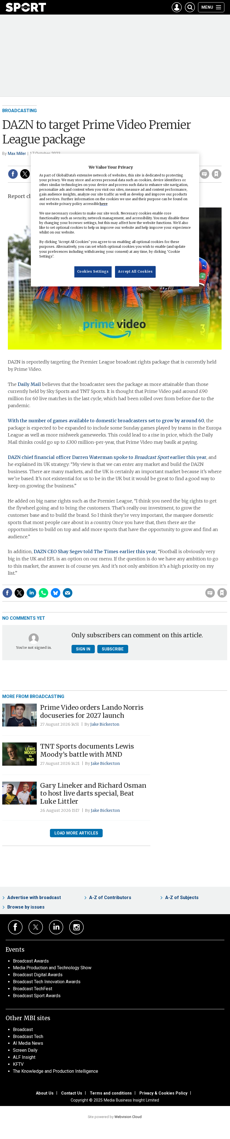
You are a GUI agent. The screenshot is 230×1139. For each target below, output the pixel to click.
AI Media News (28, 1043)
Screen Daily (25, 1050)
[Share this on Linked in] (31, 593)
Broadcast (23, 1029)
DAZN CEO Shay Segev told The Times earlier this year (95, 551)
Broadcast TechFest (32, 988)
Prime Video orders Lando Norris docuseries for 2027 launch (92, 712)
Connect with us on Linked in (56, 927)
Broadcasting (19, 110)
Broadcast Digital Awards (38, 974)
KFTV (18, 1064)
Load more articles (76, 833)
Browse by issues (26, 907)
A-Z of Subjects (182, 897)
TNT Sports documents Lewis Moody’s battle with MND (87, 750)
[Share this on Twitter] (25, 174)
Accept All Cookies (135, 271)
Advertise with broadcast (34, 897)
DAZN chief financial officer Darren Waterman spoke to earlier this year (107, 457)
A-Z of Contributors (110, 897)
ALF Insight (24, 1057)
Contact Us (71, 1093)
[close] (220, 162)
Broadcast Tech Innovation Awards (47, 981)
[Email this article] (68, 593)
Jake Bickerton (104, 724)
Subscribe (113, 649)
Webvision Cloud (128, 1117)
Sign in (150, 581)
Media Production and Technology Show (52, 967)
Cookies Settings (93, 271)
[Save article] (216, 174)
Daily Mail (29, 384)
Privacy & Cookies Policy (163, 1093)
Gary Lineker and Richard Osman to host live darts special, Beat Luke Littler (93, 794)
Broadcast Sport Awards (37, 995)
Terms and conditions (111, 1093)
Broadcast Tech (28, 1036)
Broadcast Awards (31, 961)
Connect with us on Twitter (35, 927)
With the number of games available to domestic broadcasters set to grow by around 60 (106, 420)
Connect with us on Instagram (76, 927)
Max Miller (17, 153)
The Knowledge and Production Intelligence (55, 1071)
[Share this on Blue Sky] (55, 593)
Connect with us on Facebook (15, 927)
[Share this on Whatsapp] (43, 593)
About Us (45, 1093)
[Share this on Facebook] (13, 174)
